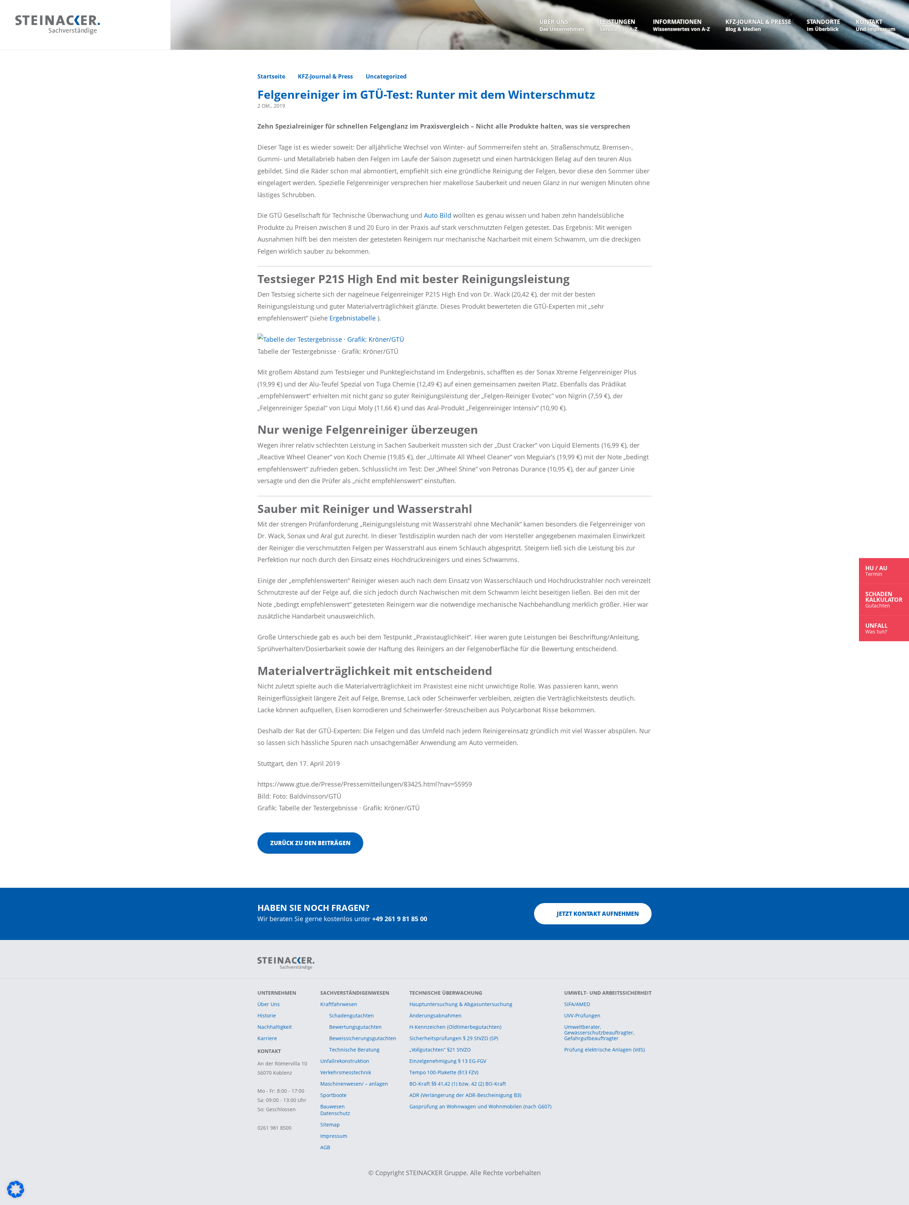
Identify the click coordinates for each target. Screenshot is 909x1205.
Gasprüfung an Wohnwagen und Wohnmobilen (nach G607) (480, 1106)
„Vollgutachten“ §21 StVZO (440, 1049)
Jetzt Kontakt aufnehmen (598, 914)
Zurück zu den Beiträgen (310, 843)
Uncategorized (386, 76)
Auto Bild (438, 215)
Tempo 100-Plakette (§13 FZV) (443, 1072)
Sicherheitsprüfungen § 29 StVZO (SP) (453, 1038)
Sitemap (330, 1124)
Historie (266, 1015)
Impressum (333, 1136)
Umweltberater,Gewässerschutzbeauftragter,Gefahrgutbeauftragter (599, 1032)
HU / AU (876, 570)
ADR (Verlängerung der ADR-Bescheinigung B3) (465, 1095)
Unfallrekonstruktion (344, 1061)
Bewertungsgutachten (355, 1026)
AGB (325, 1147)
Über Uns (268, 1004)
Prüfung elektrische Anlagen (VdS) (604, 1049)
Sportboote (333, 1095)
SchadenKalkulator (884, 599)
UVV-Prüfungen (582, 1015)
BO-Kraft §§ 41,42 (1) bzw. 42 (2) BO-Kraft (457, 1083)
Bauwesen (332, 1106)
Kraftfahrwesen (338, 1004)
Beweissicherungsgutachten (362, 1038)
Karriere (267, 1038)
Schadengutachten (351, 1015)
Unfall (876, 628)
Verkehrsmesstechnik (345, 1072)
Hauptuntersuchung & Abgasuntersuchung (460, 1004)
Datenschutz (335, 1113)
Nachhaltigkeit (274, 1026)
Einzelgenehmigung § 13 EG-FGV (447, 1061)
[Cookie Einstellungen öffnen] (15, 1188)
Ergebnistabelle (353, 318)
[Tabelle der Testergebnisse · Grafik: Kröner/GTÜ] (330, 339)
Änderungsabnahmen (435, 1015)
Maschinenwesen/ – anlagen (354, 1083)
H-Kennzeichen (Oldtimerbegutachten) (455, 1026)
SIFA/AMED (577, 1004)
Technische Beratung (354, 1049)
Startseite (271, 76)
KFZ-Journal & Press (325, 76)
